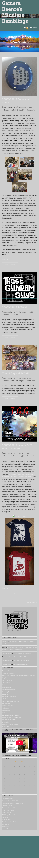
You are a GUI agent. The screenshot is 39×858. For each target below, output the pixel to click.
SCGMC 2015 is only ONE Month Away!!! (17, 447)
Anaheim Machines (8, 671)
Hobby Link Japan (8, 810)
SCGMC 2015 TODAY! (14, 307)
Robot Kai (5, 817)
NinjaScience (6, 708)
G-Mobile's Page (7, 687)
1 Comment (17, 315)
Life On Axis (6, 699)
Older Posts (32, 602)
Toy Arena (5, 824)
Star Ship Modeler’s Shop (10, 822)
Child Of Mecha (7, 680)
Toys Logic (5, 826)
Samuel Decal (6, 819)
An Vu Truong (6, 664)
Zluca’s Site (5, 726)
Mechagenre (6, 703)
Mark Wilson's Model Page (10, 701)
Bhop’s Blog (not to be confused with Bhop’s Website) (18, 675)
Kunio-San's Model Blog (9, 696)
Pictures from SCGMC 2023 (22, 653)
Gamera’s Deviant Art (8, 689)
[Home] (8, 47)
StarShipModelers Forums (10, 715)
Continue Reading (11, 264)
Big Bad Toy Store (7, 799)
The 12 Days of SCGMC (16, 373)
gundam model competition (21, 47)
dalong (4, 685)
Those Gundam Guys (8, 720)
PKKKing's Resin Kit (8, 815)
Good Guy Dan (6, 692)
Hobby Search (6, 812)
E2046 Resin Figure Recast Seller (12, 803)
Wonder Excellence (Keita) (10, 724)
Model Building (16, 110)
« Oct (3, 792)
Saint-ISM (5, 713)
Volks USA (5, 829)
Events (6, 110)
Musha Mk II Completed (21, 660)
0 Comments (30, 381)
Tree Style (5, 722)
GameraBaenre (9, 107)
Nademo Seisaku (7, 706)
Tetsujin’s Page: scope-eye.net (11, 717)
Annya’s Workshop (8, 673)
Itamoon (4, 641)
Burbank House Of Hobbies (10, 801)
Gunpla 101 (5, 694)
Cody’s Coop (6, 682)
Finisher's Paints (7, 805)
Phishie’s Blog (6, 710)
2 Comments (30, 110)
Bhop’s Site (5, 678)
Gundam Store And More (10, 808)
